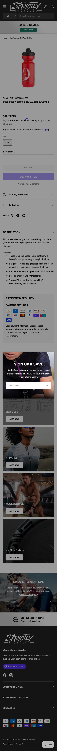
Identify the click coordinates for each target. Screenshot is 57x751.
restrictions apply (28, 377)
